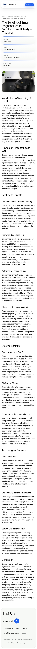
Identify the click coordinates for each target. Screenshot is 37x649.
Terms (19, 643)
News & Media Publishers (18, 16)
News (8, 16)
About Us (6, 643)
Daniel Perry (7, 41)
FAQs (25, 628)
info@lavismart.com (11, 633)
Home (3, 16)
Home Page (8, 628)
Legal (24, 643)
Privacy (13, 643)
